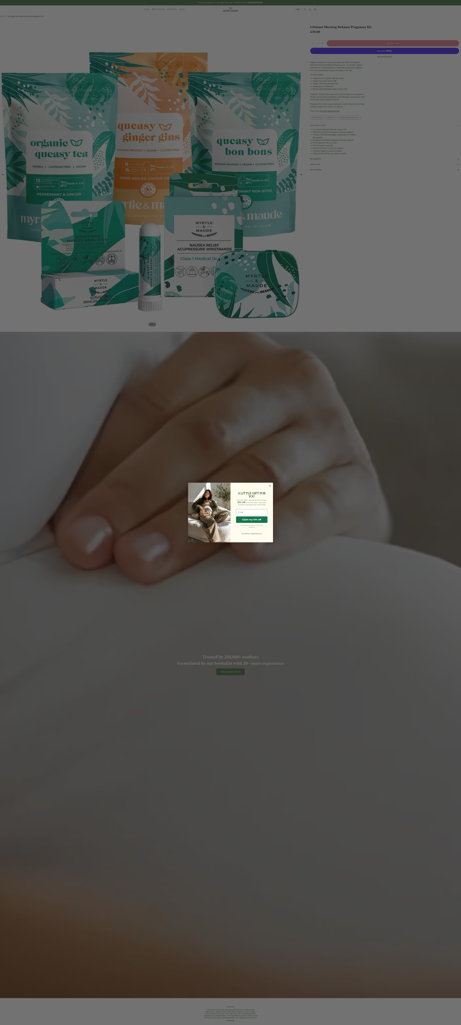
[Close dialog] (270, 486)
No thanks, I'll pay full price (252, 534)
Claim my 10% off (251, 519)
